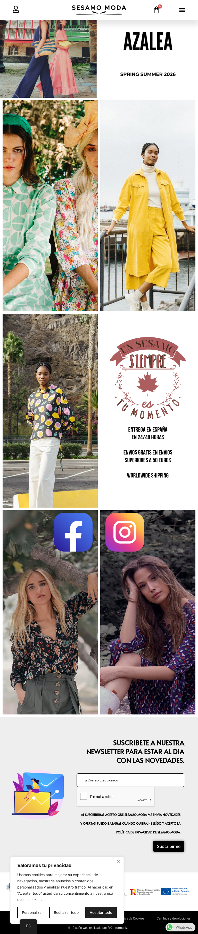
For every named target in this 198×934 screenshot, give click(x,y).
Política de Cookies (131, 918)
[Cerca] (118, 861)
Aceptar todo (101, 912)
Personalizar (32, 912)
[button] (182, 10)
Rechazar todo (66, 912)
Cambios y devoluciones (174, 918)
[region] (67, 890)
